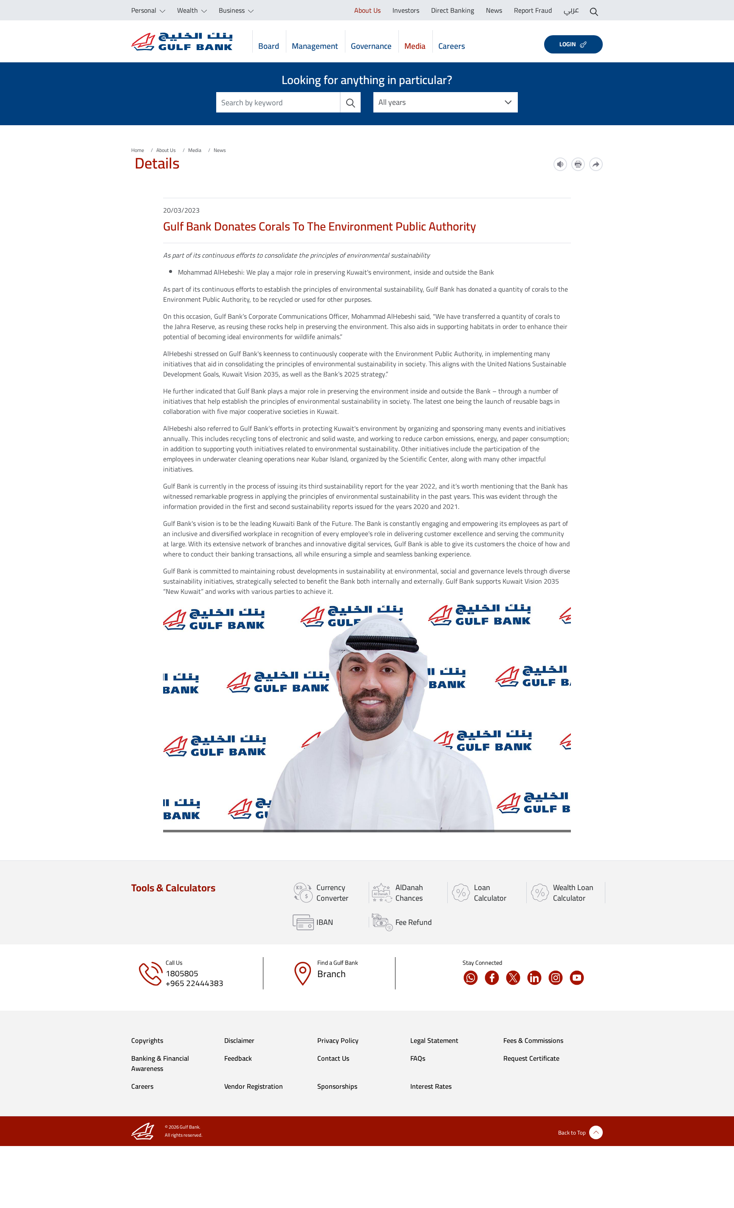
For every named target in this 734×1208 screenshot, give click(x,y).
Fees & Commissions (533, 1040)
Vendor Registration (253, 1086)
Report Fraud (533, 10)
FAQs (417, 1058)
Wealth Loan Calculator (573, 892)
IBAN (324, 922)
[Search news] (350, 102)
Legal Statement (434, 1040)
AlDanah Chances (409, 892)
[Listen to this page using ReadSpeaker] (560, 164)
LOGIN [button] (567, 44)
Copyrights (147, 1040)
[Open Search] (594, 10)
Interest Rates (431, 1086)
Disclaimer (239, 1040)
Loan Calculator (490, 892)
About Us (367, 10)
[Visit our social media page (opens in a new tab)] (473, 977)
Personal (144, 10)
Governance (371, 45)
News (494, 10)
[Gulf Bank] (181, 41)
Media (415, 45)
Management (315, 45)
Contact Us (333, 1058)
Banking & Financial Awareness (160, 1063)
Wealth (188, 10)
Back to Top (572, 1132)
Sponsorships (337, 1086)
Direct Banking (452, 10)
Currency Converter (332, 892)
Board (268, 45)
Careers (451, 45)
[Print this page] (578, 164)
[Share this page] (596, 164)
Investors (405, 10)
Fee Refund (413, 922)
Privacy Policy (338, 1040)
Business (232, 10)
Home (137, 150)
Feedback (238, 1058)
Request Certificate (531, 1058)
